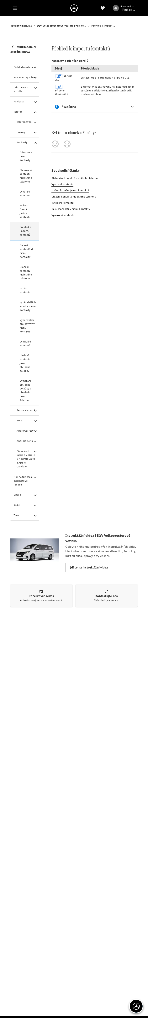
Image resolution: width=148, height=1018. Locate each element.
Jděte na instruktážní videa (89, 567)
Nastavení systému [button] (24, 77)
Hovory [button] (21, 132)
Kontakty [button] (22, 142)
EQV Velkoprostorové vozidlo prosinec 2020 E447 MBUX (62, 26)
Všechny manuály (21, 26)
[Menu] (15, 8)
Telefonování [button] (24, 122)
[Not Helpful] (67, 144)
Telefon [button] (18, 112)
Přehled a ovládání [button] (24, 67)
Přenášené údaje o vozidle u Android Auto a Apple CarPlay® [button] (26, 458)
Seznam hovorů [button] (26, 410)
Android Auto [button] (25, 441)
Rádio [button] (16, 505)
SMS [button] (19, 420)
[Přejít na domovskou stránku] (74, 8)
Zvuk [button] (16, 515)
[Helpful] (55, 144)
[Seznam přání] (103, 8)
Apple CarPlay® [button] (26, 431)
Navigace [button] (18, 101)
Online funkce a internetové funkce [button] (23, 480)
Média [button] (17, 495)
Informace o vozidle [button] (20, 89)
